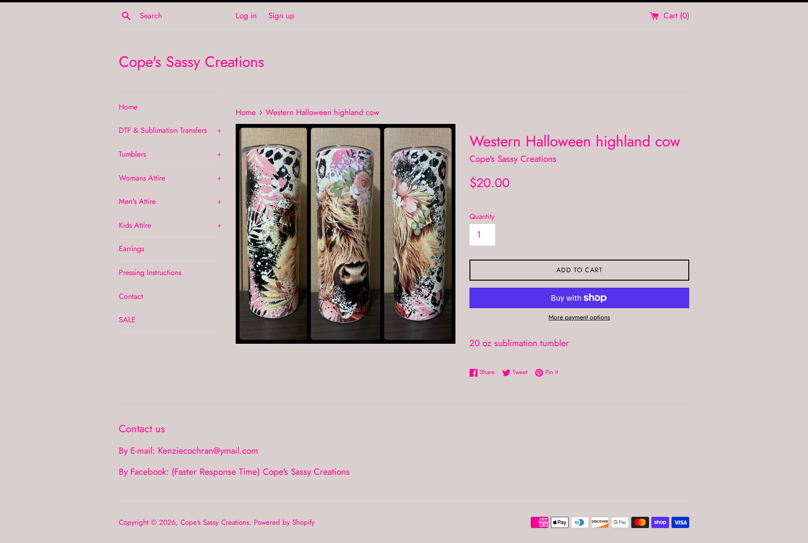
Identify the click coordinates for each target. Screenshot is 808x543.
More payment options (579, 317)
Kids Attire (170, 225)
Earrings (131, 248)
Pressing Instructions (150, 272)
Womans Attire (170, 178)
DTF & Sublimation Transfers (170, 130)
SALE (127, 319)
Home (128, 106)
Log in (246, 15)
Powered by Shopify (284, 522)
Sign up (281, 15)
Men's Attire (170, 201)
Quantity (482, 216)
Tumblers (170, 154)
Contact (131, 296)
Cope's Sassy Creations (191, 61)
